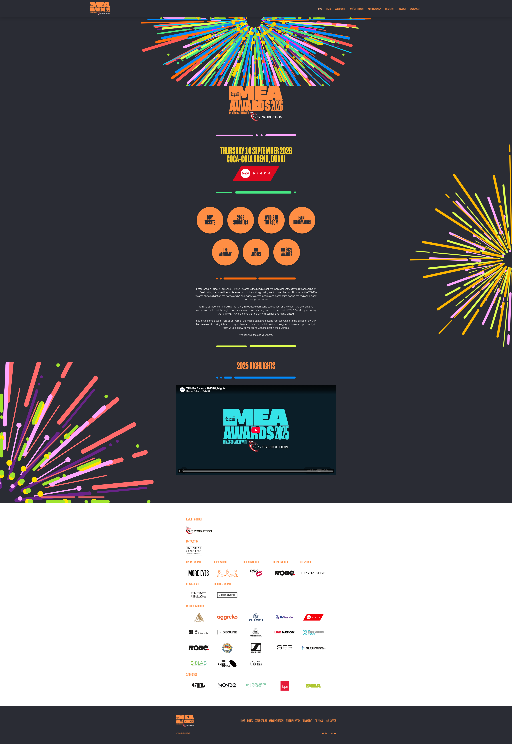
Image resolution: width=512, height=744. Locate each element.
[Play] (180, 471)
